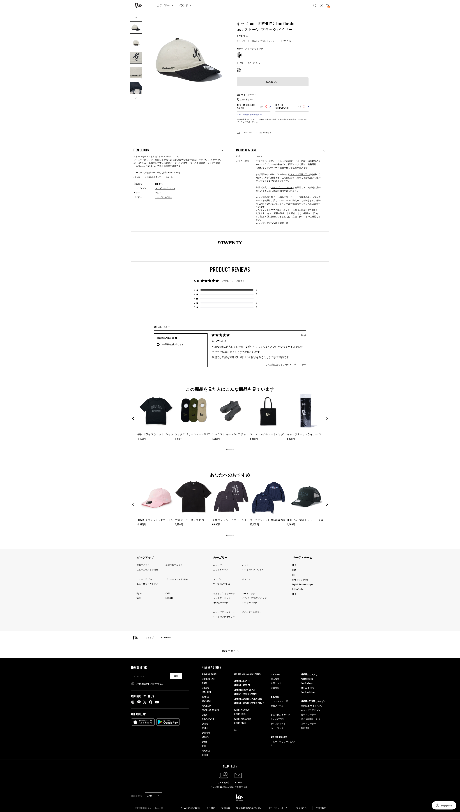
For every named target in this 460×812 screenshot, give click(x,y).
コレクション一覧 (279, 701)
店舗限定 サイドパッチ (312, 705)
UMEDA (205, 723)
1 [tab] (226, 449)
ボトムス (246, 579)
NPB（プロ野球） (300, 579)
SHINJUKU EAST (208, 678)
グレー (158, 193)
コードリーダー (308, 723)
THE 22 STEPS (307, 687)
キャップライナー (271, 167)
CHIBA (204, 714)
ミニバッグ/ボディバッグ (254, 597)
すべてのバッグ (249, 602)
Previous (136, 18)
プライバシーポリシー (279, 808)
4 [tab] (233, 449)
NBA (294, 569)
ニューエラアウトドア (147, 583)
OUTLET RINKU (240, 723)
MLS (294, 594)
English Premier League (302, 584)
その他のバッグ (220, 602)
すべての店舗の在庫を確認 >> (249, 115)
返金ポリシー (302, 808)
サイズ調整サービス (310, 718)
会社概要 (210, 808)
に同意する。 (150, 683)
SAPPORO (206, 732)
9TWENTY (286, 41)
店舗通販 (305, 727)
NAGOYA (205, 737)
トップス (217, 579)
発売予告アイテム (174, 565)
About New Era (307, 678)
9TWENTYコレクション (263, 41)
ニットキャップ (220, 569)
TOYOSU (205, 696)
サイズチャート (278, 723)
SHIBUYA (205, 687)
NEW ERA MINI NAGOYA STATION (247, 674)
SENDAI (205, 728)
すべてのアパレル (221, 583)
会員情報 (275, 687)
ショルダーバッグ (221, 597)
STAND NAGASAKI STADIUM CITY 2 (249, 703)
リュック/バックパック (224, 593)
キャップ (241, 41)
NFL (293, 574)
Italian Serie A (298, 589)
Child (167, 593)
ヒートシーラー (308, 714)
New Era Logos (307, 683)
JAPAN (150, 796)
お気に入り (276, 683)
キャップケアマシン (310, 710)
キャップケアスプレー (282, 187)
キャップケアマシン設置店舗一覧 (272, 222)
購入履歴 (275, 678)
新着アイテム (143, 565)
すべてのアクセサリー (224, 616)
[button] (225, 290)
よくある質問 (277, 718)
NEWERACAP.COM (190, 808)
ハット (245, 565)
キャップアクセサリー (224, 612)
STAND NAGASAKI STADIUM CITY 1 (248, 698)
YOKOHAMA (206, 705)
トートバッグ (248, 593)
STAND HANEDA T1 (242, 680)
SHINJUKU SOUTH (209, 674)
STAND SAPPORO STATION (245, 694)
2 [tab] (229, 449)
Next (136, 96)
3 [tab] (231, 449)
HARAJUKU (206, 692)
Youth (139, 597)
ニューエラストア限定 (147, 569)
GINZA (204, 683)
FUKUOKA (206, 750)
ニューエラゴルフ (145, 579)
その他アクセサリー (251, 612)
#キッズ (137, 177)
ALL (235, 729)
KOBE (204, 746)
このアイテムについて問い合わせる (256, 133)
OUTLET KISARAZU (242, 709)
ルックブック (277, 727)
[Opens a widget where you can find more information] (444, 805)
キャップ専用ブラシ (300, 174)
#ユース (169, 177)
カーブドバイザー (163, 197)
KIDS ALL (169, 597)
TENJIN (205, 755)
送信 (176, 676)
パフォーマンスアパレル (177, 579)
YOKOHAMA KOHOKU (210, 710)
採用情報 (225, 808)
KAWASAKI (206, 701)
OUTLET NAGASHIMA (242, 718)
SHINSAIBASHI (208, 719)
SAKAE (204, 741)
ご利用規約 (142, 683)
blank (236, 678)
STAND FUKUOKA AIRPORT (245, 689)
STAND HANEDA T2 (242, 685)
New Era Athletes (308, 692)
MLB (294, 565)
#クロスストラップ (153, 177)
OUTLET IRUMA (240, 714)
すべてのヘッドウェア (253, 569)
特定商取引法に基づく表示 (249, 808)
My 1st (139, 593)
